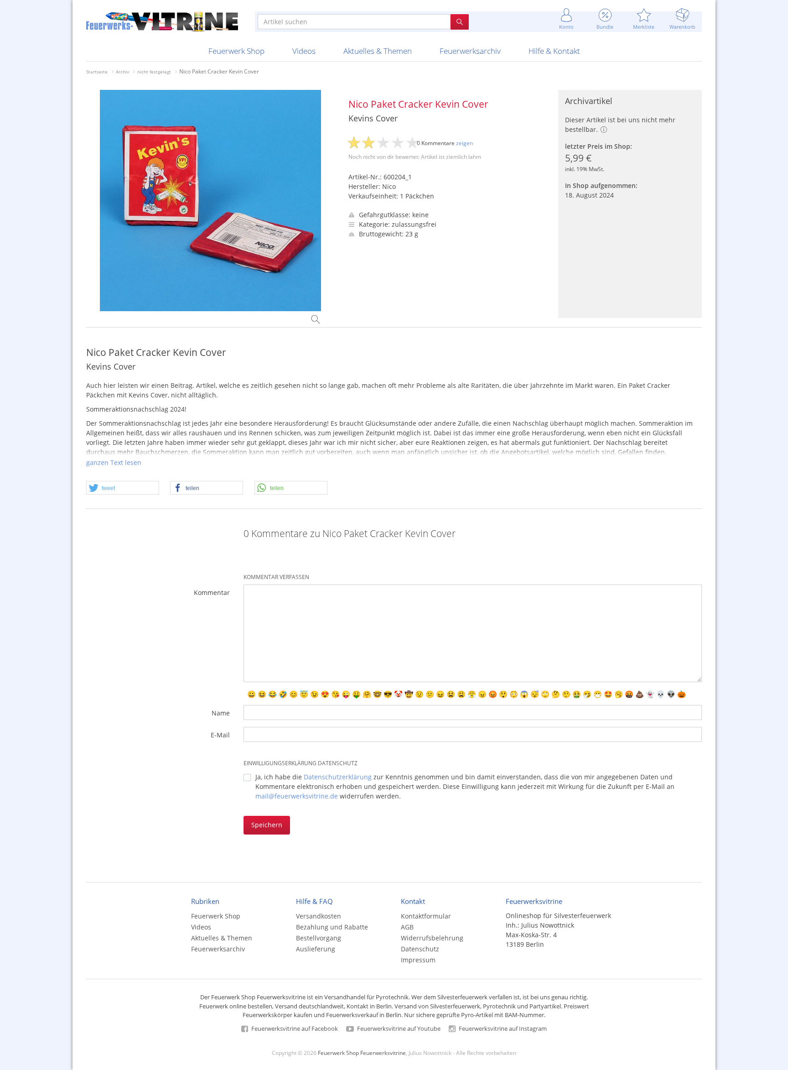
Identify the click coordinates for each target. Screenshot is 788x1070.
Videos (304, 51)
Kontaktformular (426, 916)
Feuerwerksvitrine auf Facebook (294, 1028)
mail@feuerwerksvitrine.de (296, 796)
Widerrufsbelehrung (432, 938)
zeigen (464, 143)
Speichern (266, 824)
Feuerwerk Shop (236, 51)
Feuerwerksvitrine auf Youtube (398, 1028)
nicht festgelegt (154, 71)
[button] (123, 488)
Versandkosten (318, 916)
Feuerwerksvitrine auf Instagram (502, 1028)
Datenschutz (420, 949)
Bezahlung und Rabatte (332, 927)
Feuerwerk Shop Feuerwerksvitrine (362, 1052)
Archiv (122, 71)
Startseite (97, 71)
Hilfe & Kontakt (554, 51)
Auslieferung (315, 949)
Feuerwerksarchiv (470, 51)
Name (221, 713)
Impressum (418, 959)
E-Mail (220, 735)
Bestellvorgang (318, 938)
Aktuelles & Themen (377, 51)
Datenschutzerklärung (338, 776)
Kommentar (212, 592)
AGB (407, 927)
